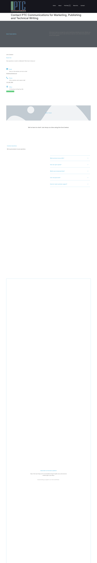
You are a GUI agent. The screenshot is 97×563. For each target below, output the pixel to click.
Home (54, 5)
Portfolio (66, 5)
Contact (83, 5)
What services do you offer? (57, 158)
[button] (70, 158)
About (59, 5)
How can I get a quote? (55, 164)
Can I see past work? (55, 177)
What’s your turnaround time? (57, 171)
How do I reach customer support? (58, 184)
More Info (75, 5)
